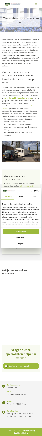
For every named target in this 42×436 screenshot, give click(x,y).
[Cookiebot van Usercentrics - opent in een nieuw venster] (31, 191)
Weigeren (21, 244)
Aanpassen (20, 237)
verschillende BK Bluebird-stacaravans (18, 98)
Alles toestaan (21, 232)
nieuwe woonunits (27, 186)
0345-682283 (12, 388)
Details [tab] (21, 197)
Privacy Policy (29, 430)
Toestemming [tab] (7, 197)
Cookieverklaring (21, 433)
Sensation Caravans (15, 430)
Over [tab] (34, 197)
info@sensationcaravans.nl (19, 366)
